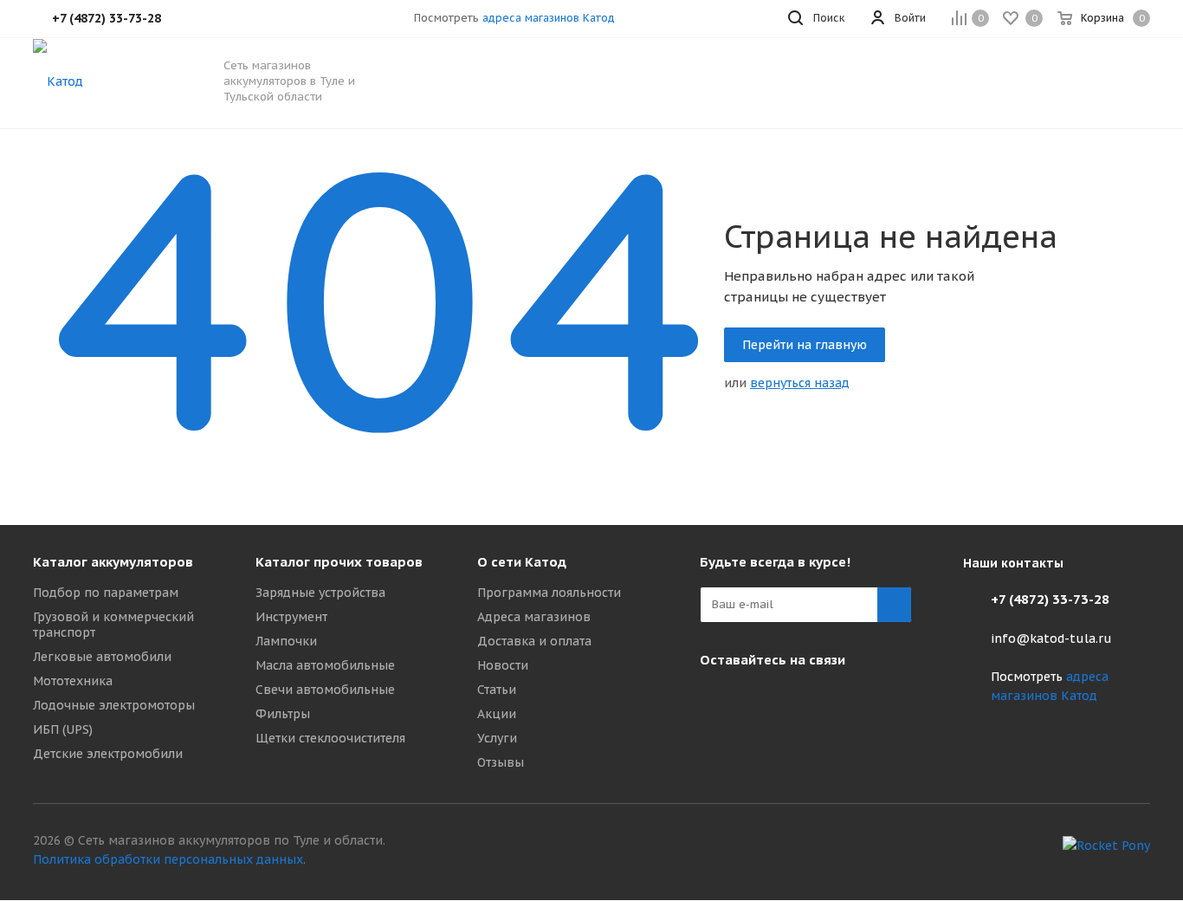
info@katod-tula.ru (1051, 638)
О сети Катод (521, 562)
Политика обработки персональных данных (168, 859)
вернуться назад (800, 383)
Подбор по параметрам (105, 592)
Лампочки (286, 641)
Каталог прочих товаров (339, 562)
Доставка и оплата (534, 641)
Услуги (497, 738)
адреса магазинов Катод (548, 17)
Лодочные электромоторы (114, 705)
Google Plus (760, 700)
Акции (496, 714)
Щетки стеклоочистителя (330, 738)
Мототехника (73, 681)
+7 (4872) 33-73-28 (1050, 599)
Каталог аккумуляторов (113, 562)
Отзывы (500, 762)
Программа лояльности (549, 592)
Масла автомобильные (325, 665)
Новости (502, 665)
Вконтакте (717, 700)
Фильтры (282, 714)
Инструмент (291, 617)
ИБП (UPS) (63, 729)
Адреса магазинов (534, 617)
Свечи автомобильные (325, 689)
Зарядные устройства (320, 592)
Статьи (496, 689)
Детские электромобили (108, 754)
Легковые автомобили (102, 656)
